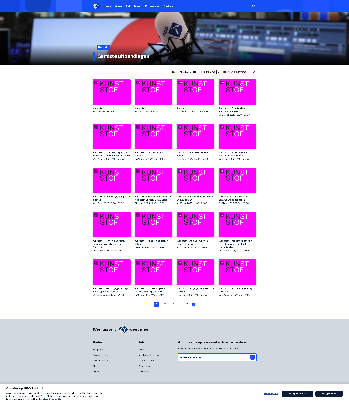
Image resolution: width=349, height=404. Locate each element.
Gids (128, 6)
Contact (143, 350)
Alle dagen (185, 72)
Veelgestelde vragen (150, 355)
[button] (253, 6)
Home (108, 6)
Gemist (138, 6)
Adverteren (145, 366)
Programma (208, 72)
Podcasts (169, 6)
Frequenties (99, 350)
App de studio (147, 360)
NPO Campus (146, 371)
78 (187, 304)
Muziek (97, 366)
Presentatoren (101, 360)
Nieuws (118, 6)
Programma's (153, 6)
